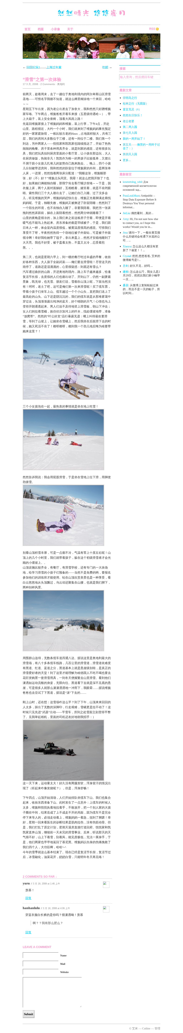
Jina (125, 232)
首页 (27, 29)
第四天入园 (130, 154)
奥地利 (61, 84)
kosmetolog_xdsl (132, 181)
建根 (125, 271)
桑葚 (125, 285)
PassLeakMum (131, 195)
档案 (41, 29)
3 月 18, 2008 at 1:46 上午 (46, 883)
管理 (157, 1028)
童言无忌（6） (132, 109)
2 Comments (47, 84)
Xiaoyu (127, 246)
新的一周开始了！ (134, 138)
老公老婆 (128, 121)
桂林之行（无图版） (136, 103)
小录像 (55, 29)
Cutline (146, 1028)
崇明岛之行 (130, 97)
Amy (125, 219)
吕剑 (125, 265)
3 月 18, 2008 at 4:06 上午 (56, 908)
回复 (28, 898)
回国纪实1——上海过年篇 (43, 67)
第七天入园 (130, 132)
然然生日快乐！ (133, 115)
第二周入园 (130, 126)
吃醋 (105, 67)
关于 (70, 29)
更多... (127, 160)
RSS (152, 29)
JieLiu (126, 213)
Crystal (127, 255)
